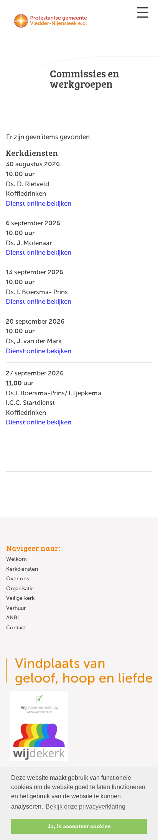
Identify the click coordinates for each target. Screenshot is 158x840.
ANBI (12, 618)
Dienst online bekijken (38, 204)
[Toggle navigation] (142, 12)
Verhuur (16, 608)
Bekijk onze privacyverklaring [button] (85, 806)
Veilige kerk (20, 598)
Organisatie (20, 588)
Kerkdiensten (22, 569)
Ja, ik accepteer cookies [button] (79, 826)
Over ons (17, 578)
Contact (16, 627)
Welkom (16, 559)
